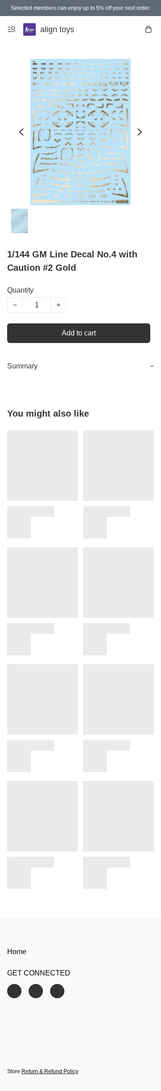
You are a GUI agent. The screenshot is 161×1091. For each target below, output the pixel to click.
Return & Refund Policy (49, 1071)
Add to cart (79, 333)
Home (16, 951)
